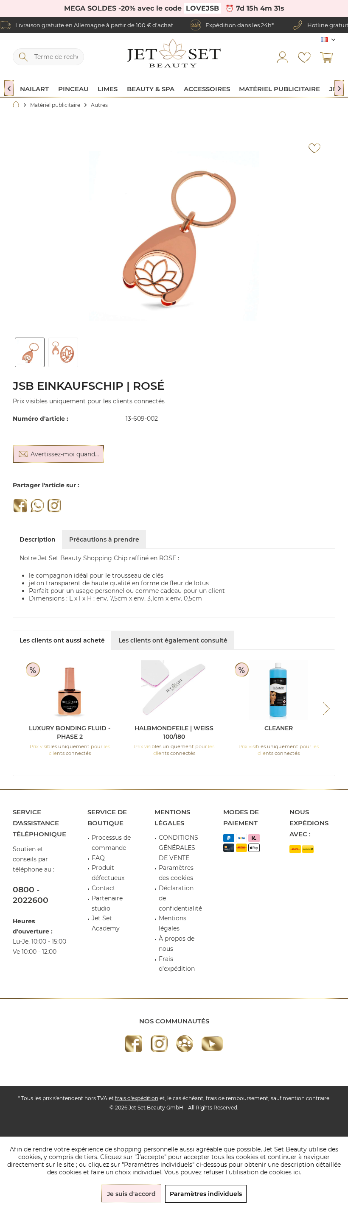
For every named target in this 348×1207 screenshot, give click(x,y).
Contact (103, 888)
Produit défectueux (108, 873)
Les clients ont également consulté (172, 640)
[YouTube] (212, 1043)
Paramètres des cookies (176, 873)
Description (38, 539)
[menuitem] (326, 56)
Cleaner (278, 728)
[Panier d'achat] (326, 56)
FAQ (98, 858)
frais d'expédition (136, 1098)
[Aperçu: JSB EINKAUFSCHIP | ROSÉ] (30, 352)
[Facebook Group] (184, 1043)
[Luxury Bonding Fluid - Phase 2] (69, 690)
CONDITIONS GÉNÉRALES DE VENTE (178, 848)
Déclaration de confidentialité (180, 898)
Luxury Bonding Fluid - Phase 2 (69, 732)
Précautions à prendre (104, 539)
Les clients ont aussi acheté (62, 640)
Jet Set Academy (106, 923)
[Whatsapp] (37, 505)
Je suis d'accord (131, 1194)
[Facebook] (20, 505)
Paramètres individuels (206, 1194)
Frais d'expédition (177, 964)
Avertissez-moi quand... (65, 454)
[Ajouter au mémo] (314, 148)
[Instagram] (54, 505)
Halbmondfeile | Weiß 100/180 (174, 732)
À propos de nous (176, 944)
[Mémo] (304, 56)
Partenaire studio (107, 903)
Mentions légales (172, 923)
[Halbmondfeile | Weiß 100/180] (174, 690)
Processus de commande (111, 843)
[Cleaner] (278, 690)
